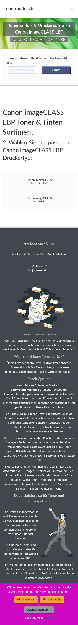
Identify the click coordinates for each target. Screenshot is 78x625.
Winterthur (29, 479)
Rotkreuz (65, 466)
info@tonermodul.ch (39, 270)
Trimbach (21, 488)
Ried (20, 475)
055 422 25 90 (39, 266)
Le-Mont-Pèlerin (63, 484)
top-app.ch (49, 618)
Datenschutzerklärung (39, 610)
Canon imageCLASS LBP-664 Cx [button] (39, 200)
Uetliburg (46, 479)
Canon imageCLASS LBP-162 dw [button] (39, 181)
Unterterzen (10, 484)
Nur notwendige (52, 599)
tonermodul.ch (18, 8)
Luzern (10, 475)
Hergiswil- (27, 484)
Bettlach (14, 479)
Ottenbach (43, 484)
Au (68, 475)
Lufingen (28, 471)
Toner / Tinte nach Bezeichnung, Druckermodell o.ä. (37, 60)
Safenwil (58, 475)
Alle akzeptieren (26, 599)
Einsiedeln (60, 479)
